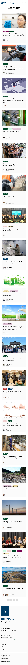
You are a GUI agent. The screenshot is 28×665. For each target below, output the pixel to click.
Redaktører (3, 656)
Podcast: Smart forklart (6, 637)
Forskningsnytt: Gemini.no (7, 639)
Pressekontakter (4, 660)
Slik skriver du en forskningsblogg (8, 630)
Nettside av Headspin (5, 661)
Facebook (3, 644)
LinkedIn (3, 646)
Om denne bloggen (5, 628)
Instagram (3, 649)
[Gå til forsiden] (7, 619)
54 (17, 600)
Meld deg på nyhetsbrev (7, 635)
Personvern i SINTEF (4, 658)
